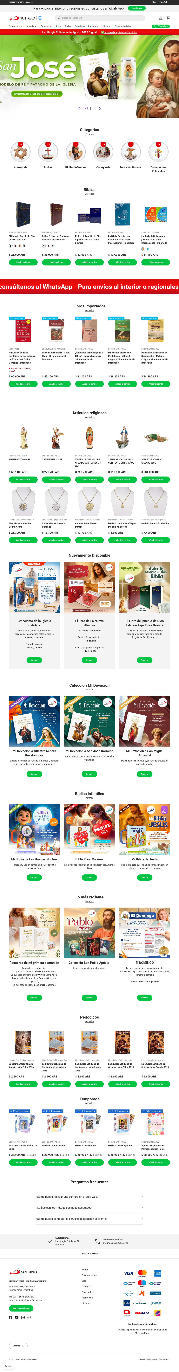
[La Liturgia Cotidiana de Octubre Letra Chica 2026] (122, 1042)
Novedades (31, 26)
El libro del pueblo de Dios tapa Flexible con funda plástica (88, 239)
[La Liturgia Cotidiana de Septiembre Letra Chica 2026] (56, 1042)
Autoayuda (20, 167)
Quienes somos (89, 1275)
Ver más (24, 2)
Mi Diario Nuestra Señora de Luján (23, 1147)
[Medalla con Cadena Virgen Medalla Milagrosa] (122, 501)
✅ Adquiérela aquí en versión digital (119, 32)
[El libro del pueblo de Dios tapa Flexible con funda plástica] (89, 214)
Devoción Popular (131, 167)
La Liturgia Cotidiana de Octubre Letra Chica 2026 (121, 1065)
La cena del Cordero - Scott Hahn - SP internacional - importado (56, 356)
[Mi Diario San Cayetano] (122, 1123)
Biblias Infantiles (75, 167)
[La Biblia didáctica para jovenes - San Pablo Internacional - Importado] (155, 214)
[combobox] (100, 18)
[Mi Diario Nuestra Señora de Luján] (23, 1123)
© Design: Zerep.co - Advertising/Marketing (154, 1359)
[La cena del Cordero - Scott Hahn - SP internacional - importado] (56, 331)
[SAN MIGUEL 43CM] (56, 437)
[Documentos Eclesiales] (158, 151)
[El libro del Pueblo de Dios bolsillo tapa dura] (23, 214)
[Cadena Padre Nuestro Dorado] (89, 501)
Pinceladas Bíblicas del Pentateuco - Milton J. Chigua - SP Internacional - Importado (121, 357)
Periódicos (80, 26)
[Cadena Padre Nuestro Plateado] (56, 501)
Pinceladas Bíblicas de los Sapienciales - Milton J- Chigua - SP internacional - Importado (154, 357)
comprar (144, 998)
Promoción (46, 26)
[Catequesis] (103, 151)
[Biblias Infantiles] (75, 151)
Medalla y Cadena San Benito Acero (20, 525)
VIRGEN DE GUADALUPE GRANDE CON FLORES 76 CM (88, 463)
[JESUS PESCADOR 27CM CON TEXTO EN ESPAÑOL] (122, 437)
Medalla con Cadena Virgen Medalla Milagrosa (122, 525)
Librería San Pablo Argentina (26, 1359)
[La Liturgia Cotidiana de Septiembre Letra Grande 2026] (89, 1042)
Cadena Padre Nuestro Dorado (86, 525)
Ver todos (89, 194)
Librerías (107, 26)
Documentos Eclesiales (158, 169)
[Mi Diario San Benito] (89, 1123)
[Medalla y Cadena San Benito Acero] (23, 501)
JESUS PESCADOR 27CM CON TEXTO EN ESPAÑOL (121, 461)
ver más (89, 689)
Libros (58, 26)
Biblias (67, 26)
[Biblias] (48, 151)
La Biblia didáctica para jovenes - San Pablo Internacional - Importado (154, 239)
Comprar (34, 660)
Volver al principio (90, 1253)
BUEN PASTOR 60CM (19, 459)
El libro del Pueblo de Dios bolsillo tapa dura (22, 238)
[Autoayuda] (20, 151)
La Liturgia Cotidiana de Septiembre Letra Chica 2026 (54, 1067)
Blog (154, 2)
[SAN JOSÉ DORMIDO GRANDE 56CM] (155, 437)
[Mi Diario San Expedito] (56, 1123)
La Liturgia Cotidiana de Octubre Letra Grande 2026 (155, 1065)
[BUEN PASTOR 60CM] (23, 437)
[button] (168, 18)
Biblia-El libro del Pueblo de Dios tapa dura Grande (56, 238)
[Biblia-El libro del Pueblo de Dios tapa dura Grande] (56, 214)
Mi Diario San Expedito (53, 1145)
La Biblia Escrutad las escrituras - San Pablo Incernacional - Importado (121, 239)
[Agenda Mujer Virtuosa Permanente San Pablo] (155, 1123)
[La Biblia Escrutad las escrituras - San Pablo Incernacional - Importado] (122, 214)
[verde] (147, 249)
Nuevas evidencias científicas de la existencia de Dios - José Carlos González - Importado (22, 357)
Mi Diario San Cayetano (120, 1145)
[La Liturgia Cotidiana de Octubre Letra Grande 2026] (155, 1042)
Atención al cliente (21, 1308)
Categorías (14, 26)
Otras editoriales (123, 26)
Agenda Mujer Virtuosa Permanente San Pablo (153, 1147)
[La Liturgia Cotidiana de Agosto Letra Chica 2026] (23, 1042)
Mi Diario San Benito (85, 1145)
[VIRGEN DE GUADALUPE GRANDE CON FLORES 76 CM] (89, 437)
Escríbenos (137, 8)
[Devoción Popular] (130, 151)
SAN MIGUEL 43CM (52, 459)
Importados (94, 26)
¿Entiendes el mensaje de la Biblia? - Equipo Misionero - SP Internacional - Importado (89, 357)
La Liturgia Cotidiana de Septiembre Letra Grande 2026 (88, 1067)
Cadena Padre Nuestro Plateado (53, 525)
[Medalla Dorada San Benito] (155, 501)
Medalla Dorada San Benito (155, 523)
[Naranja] (19, 245)
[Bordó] (15, 245)
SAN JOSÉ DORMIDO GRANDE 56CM (151, 461)
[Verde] (24, 245)
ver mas (89, 798)
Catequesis (103, 167)
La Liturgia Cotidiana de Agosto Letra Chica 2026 (21, 1065)
